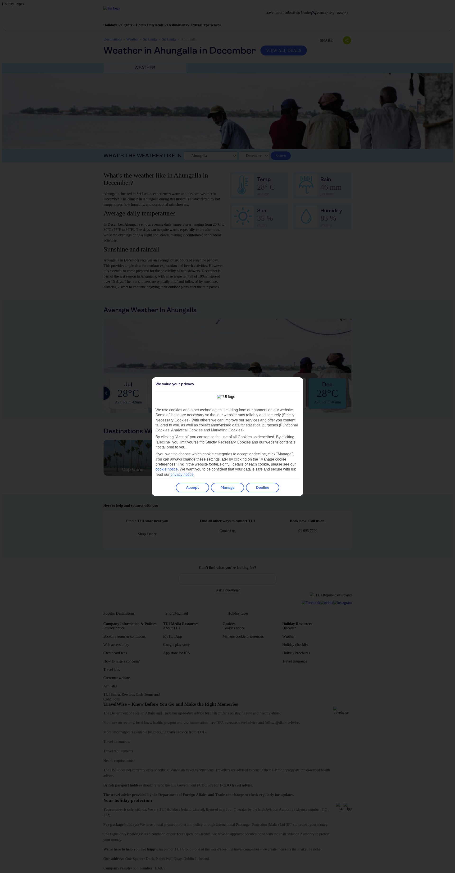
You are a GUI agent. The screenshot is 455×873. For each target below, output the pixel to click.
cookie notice (166, 469)
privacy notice (182, 474)
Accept (192, 487)
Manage (228, 487)
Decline (262, 487)
